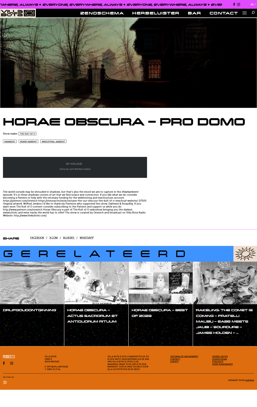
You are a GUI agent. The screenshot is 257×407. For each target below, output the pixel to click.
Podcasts (217, 361)
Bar (194, 13)
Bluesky (69, 237)
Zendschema (102, 13)
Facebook (37, 237)
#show (11, 317)
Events (174, 361)
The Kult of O (27, 133)
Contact (224, 13)
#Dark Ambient (28, 141)
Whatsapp (87, 237)
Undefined (249, 380)
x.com (53, 237)
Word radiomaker (222, 364)
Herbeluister (156, 13)
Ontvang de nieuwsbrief (184, 356)
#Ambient (9, 141)
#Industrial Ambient (53, 141)
